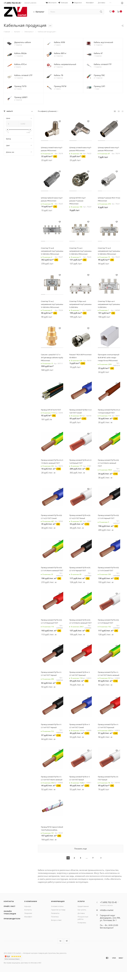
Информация (58, 901)
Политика (55, 917)
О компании (30, 901)
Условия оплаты (57, 906)
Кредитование (83, 906)
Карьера (27, 906)
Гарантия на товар (58, 910)
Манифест (28, 917)
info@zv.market (106, 910)
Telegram (66, 941)
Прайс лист (9, 906)
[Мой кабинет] (122, 3)
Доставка (81, 913)
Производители (12, 919)
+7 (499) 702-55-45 (12, 3)
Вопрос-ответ (56, 920)
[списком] (118, 111)
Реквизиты (55, 913)
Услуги (81, 901)
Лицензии (28, 913)
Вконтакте (60, 941)
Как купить (82, 910)
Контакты (9, 901)
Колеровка (82, 922)
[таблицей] (122, 111)
